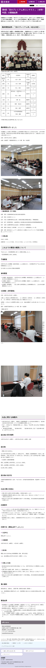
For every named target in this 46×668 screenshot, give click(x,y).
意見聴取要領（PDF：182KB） (9, 254)
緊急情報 (23, 1)
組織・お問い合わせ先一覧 (9, 650)
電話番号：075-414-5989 (8, 629)
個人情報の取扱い (6, 643)
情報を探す (42, 1)
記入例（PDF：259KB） (7, 467)
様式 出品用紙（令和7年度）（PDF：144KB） (12, 465)
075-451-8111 (11, 663)
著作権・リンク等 (16, 643)
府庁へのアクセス (30, 650)
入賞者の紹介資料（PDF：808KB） (9, 71)
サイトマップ (6, 654)
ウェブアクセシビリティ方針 (8, 646)
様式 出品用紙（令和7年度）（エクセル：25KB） (13, 462)
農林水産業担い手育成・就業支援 (18, 639)
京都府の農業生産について (31, 639)
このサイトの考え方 (28, 643)
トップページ (3, 639)
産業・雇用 (9, 639)
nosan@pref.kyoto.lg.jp (7, 633)
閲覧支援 (32, 1)
